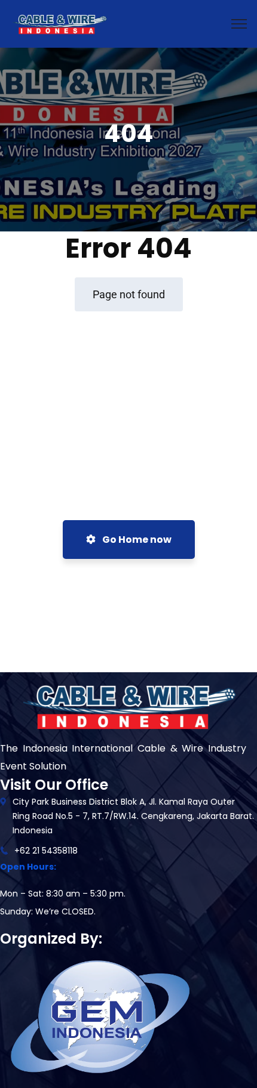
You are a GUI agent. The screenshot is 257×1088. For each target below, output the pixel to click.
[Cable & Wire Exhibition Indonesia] (59, 23)
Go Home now (136, 539)
